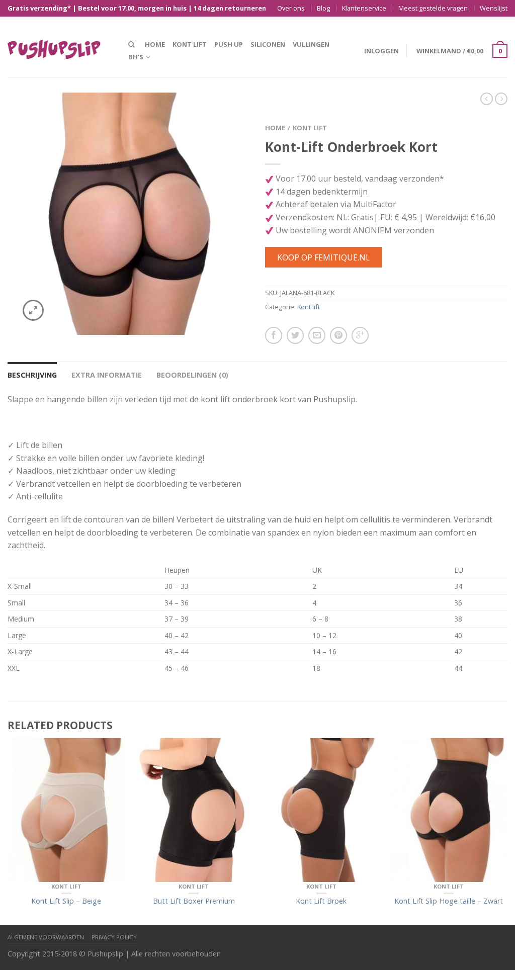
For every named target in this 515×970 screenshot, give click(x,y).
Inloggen (381, 50)
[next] (507, 832)
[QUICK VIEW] (66, 810)
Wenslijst (493, 8)
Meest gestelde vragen (433, 8)
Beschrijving (32, 375)
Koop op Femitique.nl (323, 257)
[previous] (8, 832)
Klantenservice (364, 8)
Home (155, 44)
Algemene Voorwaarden (46, 937)
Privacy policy (114, 937)
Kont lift (190, 44)
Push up (228, 44)
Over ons (291, 8)
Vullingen (311, 44)
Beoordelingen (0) (192, 375)
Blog (323, 8)
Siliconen (267, 44)
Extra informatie (106, 375)
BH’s (135, 56)
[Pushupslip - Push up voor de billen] (60, 47)
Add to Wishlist (225, 118)
